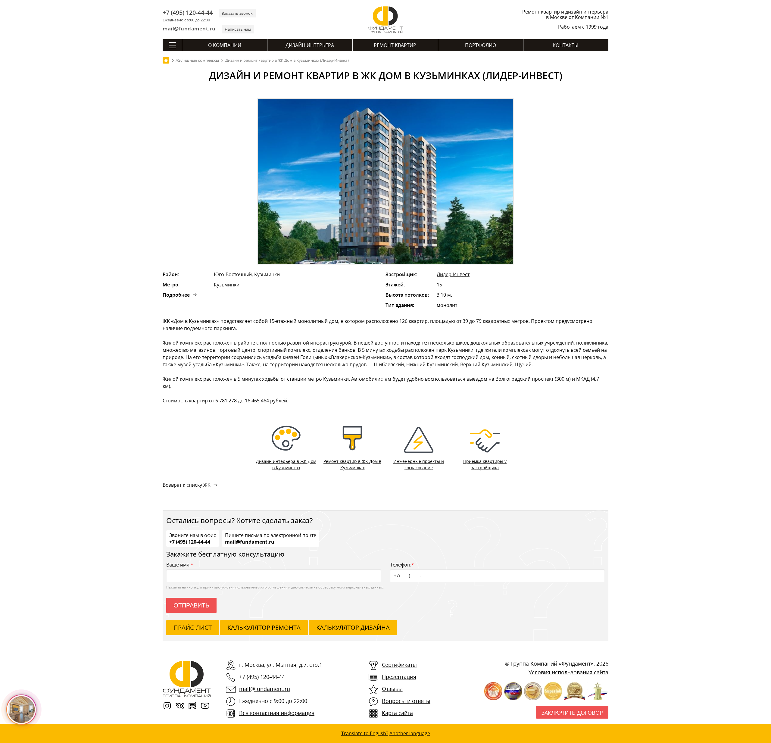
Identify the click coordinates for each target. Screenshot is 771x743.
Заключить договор (572, 712)
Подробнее (176, 295)
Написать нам (238, 29)
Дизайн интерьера (310, 45)
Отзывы (392, 688)
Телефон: (402, 564)
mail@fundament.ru (189, 28)
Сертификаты (399, 664)
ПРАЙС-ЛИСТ (192, 627)
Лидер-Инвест (453, 274)
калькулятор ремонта (264, 627)
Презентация (399, 676)
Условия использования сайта (568, 672)
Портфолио (480, 45)
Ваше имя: (179, 564)
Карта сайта (397, 712)
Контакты (566, 45)
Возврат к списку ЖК (187, 485)
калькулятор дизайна (353, 627)
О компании (224, 45)
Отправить (191, 605)
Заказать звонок (237, 13)
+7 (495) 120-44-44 (188, 12)
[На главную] (166, 60)
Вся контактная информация (276, 712)
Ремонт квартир (395, 45)
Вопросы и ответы (406, 700)
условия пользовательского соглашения (254, 587)
